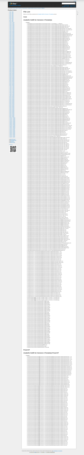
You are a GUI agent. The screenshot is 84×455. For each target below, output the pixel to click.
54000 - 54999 (11, 69)
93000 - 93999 (11, 110)
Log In (75, 1)
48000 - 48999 (11, 62)
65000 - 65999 (11, 80)
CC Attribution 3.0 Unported (57, 450)
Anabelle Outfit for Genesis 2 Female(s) (34, 8)
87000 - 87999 (11, 104)
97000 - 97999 (11, 114)
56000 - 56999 (11, 71)
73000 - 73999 (11, 89)
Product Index (24, 8)
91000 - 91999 (11, 108)
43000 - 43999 (11, 57)
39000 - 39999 (11, 53)
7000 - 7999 (11, 19)
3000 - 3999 (11, 15)
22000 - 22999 (11, 35)
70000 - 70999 (11, 86)
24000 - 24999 (11, 37)
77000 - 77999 (11, 93)
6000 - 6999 (11, 18)
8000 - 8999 (11, 20)
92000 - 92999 (11, 109)
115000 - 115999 (12, 133)
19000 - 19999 (11, 32)
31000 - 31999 (11, 44)
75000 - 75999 (11, 91)
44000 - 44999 (11, 58)
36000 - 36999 (11, 50)
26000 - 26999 (11, 39)
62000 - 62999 (11, 77)
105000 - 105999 (12, 123)
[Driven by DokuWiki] (52, 452)
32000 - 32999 (11, 45)
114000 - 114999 (12, 132)
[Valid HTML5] (42, 452)
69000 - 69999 (11, 85)
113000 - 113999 (12, 131)
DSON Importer (72, 5)
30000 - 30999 (11, 43)
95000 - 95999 (11, 112)
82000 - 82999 (11, 98)
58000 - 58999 (11, 73)
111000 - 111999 (12, 129)
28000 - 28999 (11, 41)
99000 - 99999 (11, 116)
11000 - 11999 (11, 23)
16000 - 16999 (11, 28)
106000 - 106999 (12, 124)
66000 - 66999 (11, 81)
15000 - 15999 (11, 27)
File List (43, 8)
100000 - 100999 (12, 117)
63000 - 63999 (11, 78)
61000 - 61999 (11, 76)
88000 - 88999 (11, 105)
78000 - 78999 (11, 94)
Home (14, 8)
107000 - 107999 (12, 125)
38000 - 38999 (11, 52)
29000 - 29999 (11, 42)
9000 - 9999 (11, 21)
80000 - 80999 (11, 96)
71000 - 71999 (11, 87)
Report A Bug (13, 142)
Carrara (67, 6)
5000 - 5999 (11, 17)
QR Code (11, 144)
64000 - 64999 (11, 79)
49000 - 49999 (11, 63)
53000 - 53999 (11, 68)
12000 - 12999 (11, 24)
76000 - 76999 (11, 92)
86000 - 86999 (11, 103)
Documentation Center (15, 5)
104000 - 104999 (12, 122)
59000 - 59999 (11, 74)
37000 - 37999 (11, 51)
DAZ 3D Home (13, 139)
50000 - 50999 (11, 64)
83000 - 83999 (11, 99)
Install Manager (66, 5)
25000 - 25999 (11, 38)
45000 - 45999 (11, 59)
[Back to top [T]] (78, 14)
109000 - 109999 (12, 127)
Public (17, 8)
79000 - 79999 (11, 95)
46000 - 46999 (11, 60)
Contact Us (12, 141)
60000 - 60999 (11, 75)
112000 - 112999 (12, 130)
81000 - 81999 (11, 97)
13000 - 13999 (11, 25)
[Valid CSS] (47, 452)
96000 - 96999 (11, 113)
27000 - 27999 (11, 40)
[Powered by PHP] (36, 452)
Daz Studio (64, 6)
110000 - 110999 (12, 128)
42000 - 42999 (11, 56)
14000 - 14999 (11, 26)
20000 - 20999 (11, 33)
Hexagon (71, 6)
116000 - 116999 (12, 134)
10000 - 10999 (11, 22)
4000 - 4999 (11, 16)
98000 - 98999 (11, 115)
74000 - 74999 (11, 90)
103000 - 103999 (12, 121)
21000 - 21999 (11, 34)
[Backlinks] (78, 12)
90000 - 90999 (11, 107)
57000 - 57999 (11, 72)
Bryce (74, 6)
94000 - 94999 (11, 111)
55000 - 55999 (11, 70)
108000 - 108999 (12, 126)
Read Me (20, 8)
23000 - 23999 (11, 36)
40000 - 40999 (11, 54)
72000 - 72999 (11, 88)
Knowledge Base (13, 140)
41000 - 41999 (11, 55)
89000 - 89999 (11, 106)
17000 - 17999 (11, 29)
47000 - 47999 (11, 61)
